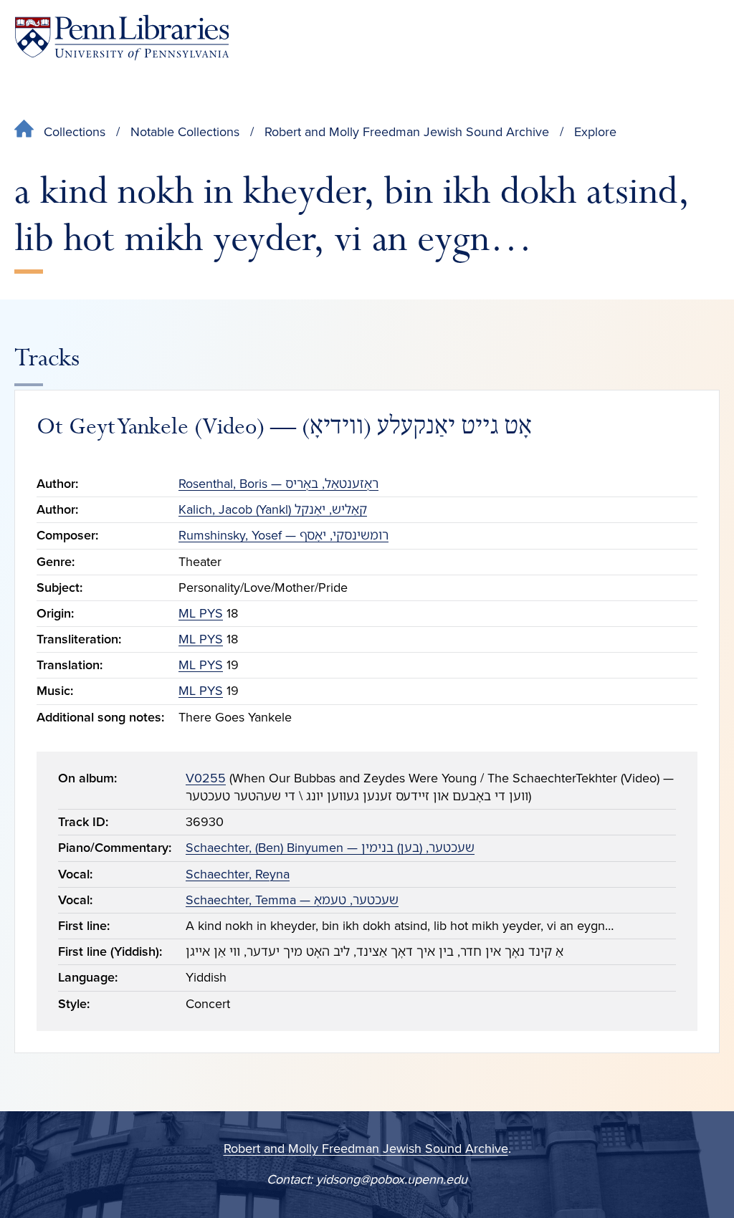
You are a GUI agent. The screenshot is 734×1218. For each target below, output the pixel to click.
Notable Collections (184, 132)
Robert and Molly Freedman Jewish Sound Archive (406, 132)
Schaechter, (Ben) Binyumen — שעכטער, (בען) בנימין (330, 847)
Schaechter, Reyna (238, 874)
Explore (595, 132)
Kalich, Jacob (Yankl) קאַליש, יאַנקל (272, 509)
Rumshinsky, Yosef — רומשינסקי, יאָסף (283, 535)
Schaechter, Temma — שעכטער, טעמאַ (292, 900)
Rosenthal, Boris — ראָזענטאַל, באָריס (278, 483)
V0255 (206, 778)
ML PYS (200, 613)
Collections (74, 132)
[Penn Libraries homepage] (121, 37)
